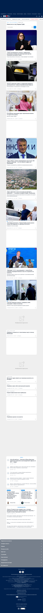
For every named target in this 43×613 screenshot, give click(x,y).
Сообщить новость (5, 543)
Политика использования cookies (21, 591)
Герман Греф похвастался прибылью (16, 392)
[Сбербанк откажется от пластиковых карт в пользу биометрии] (21, 320)
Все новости (14, 22)
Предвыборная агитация (6, 562)
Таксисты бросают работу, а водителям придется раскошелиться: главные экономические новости (20, 84)
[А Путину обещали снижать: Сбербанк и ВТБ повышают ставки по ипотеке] (21, 290)
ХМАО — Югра (9, 22)
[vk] (23, 572)
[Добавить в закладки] (35, 59)
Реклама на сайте (5, 549)
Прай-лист (3, 551)
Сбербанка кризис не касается (15, 417)
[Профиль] (41, 16)
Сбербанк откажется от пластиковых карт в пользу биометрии (20, 333)
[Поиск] (36, 16)
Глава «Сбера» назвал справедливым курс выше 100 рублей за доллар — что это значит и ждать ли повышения (20, 162)
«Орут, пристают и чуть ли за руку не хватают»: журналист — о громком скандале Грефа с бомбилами (21, 192)
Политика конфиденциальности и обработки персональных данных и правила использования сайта (21, 594)
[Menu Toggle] (1, 16)
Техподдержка (4, 559)
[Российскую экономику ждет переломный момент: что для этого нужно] (21, 101)
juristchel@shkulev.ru (32, 581)
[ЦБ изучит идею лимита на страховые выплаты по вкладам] (21, 365)
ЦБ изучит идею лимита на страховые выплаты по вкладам (20, 378)
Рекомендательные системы (21, 593)
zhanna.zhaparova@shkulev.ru (18, 585)
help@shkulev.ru (24, 582)
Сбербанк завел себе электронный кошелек (18, 386)
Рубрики (3, 546)
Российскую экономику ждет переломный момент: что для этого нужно (20, 114)
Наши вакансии (4, 557)
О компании (3, 554)
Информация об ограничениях (21, 590)
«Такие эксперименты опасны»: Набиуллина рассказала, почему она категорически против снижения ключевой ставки (19, 54)
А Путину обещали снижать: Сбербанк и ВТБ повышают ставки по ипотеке (18, 303)
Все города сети (4, 565)
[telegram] (20, 572)
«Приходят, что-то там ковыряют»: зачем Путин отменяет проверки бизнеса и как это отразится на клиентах (20, 271)
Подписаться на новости (6, 540)
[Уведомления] (39, 16)
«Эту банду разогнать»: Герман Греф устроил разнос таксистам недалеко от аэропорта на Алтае (20, 223)
